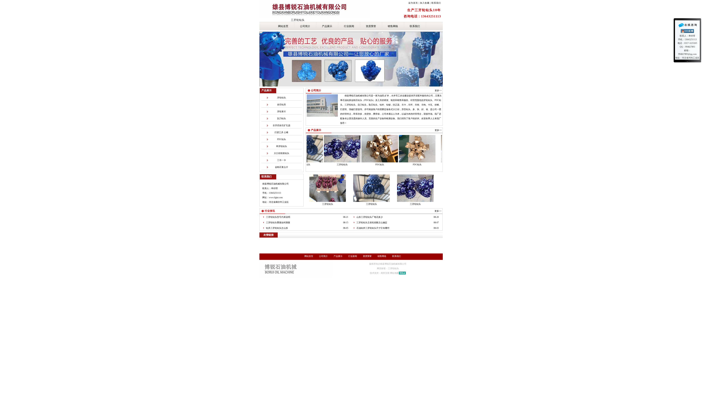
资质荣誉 (371, 26)
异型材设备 (363, 242)
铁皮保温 (348, 245)
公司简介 (305, 26)
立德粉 (402, 248)
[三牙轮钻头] (332, 161)
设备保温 (424, 245)
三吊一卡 (281, 160)
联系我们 (436, 3)
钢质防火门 (344, 252)
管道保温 (387, 245)
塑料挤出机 (283, 242)
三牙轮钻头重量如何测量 (278, 222)
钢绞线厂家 (286, 239)
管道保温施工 (309, 248)
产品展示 (327, 26)
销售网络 (393, 26)
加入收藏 (424, 3)
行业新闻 (349, 26)
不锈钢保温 (374, 245)
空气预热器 (415, 248)
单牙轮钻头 (281, 146)
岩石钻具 (281, 104)
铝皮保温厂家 (273, 248)
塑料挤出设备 (348, 242)
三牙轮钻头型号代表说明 (278, 217)
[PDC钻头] (369, 161)
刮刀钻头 (281, 118)
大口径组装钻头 (281, 153)
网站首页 (283, 26)
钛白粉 (339, 248)
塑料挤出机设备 (380, 242)
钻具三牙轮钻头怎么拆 (277, 228)
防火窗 (276, 252)
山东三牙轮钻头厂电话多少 (369, 217)
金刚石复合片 (281, 167)
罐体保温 (399, 245)
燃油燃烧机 (288, 252)
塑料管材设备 (313, 242)
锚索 (314, 239)
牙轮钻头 (281, 97)
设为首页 (413, 3)
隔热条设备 (297, 242)
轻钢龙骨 (391, 248)
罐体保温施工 (326, 248)
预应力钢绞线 (302, 239)
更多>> (438, 90)
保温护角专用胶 (431, 248)
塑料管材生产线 (330, 242)
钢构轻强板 (351, 248)
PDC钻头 (281, 139)
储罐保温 (411, 245)
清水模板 (365, 248)
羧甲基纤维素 (304, 252)
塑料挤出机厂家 (399, 242)
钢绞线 (274, 239)
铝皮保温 (360, 245)
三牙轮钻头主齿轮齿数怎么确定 (371, 222)
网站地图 (394, 273)
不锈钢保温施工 (291, 248)
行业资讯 (270, 211)
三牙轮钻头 (332, 164)
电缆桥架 (265, 252)
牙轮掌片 (281, 111)
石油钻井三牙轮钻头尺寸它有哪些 (372, 228)
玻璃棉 (264, 239)
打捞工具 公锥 (281, 132)
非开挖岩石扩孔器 (281, 125)
